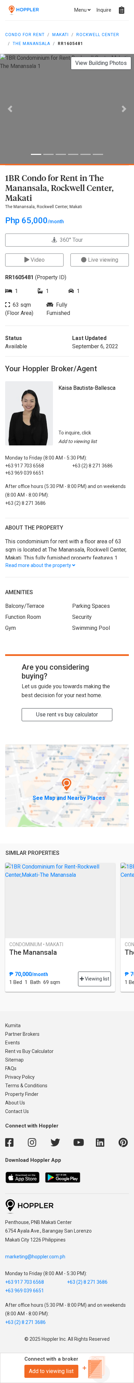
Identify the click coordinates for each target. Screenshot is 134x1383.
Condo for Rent (25, 34)
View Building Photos (101, 63)
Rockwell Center (97, 34)
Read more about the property (38, 565)
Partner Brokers (22, 1034)
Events (12, 1042)
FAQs (10, 1068)
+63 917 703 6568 (24, 1282)
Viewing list (96, 979)
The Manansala (31, 43)
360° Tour (70, 240)
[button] (10, 109)
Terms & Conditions (26, 1085)
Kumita (13, 1025)
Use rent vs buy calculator (67, 714)
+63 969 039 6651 (24, 1290)
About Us (15, 1103)
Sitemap (14, 1060)
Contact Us (17, 1111)
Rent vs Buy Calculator (29, 1051)
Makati (60, 34)
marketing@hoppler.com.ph (35, 1256)
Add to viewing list (51, 1371)
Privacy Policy (20, 1077)
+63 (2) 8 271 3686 (87, 1282)
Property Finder (21, 1094)
